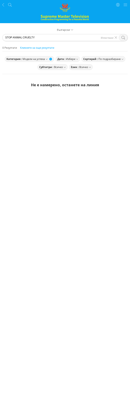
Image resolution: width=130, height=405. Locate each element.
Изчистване (107, 37)
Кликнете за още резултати (37, 47)
